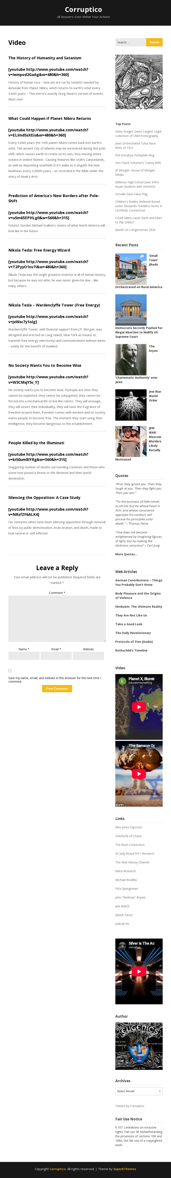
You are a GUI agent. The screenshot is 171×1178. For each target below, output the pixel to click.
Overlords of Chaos (128, 836)
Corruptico (83, 9)
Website (88, 649)
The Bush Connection (130, 845)
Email (56, 649)
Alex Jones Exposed (128, 827)
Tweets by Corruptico (129, 1106)
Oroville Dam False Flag (131, 194)
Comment (57, 593)
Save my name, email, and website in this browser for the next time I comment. (54, 679)
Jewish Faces (124, 915)
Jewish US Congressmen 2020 (135, 230)
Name (24, 649)
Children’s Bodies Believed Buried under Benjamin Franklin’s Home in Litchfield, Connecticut (138, 206)
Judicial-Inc (122, 924)
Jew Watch (122, 906)
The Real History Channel (132, 862)
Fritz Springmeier (126, 889)
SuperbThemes (124, 1169)
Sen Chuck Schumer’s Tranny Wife (138, 163)
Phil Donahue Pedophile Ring (134, 155)
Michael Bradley (126, 880)
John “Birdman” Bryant (130, 897)
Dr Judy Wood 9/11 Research (134, 853)
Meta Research (125, 871)
